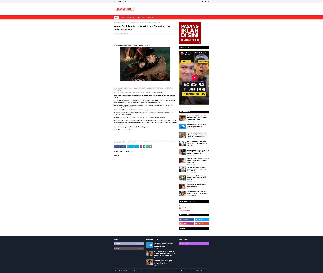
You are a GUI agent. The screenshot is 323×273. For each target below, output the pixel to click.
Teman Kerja (182, 207)
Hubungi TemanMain (184, 210)
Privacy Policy (196, 270)
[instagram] (208, 1)
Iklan (208, 270)
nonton (153, 141)
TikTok (127, 243)
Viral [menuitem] (122, 17)
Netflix (163, 117)
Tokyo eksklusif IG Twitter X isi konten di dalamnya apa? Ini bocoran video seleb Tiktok (198, 160)
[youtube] (202, 223)
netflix (149, 141)
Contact (124, 1)
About (119, 1)
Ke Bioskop (144, 141)
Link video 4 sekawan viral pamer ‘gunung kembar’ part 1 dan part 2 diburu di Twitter (196, 169)
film (140, 141)
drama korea (135, 141)
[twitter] (205, 1)
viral (127, 248)
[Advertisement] (145, 38)
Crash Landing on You (122, 141)
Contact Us (188, 270)
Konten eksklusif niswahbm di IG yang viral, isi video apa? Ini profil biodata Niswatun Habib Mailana (198, 152)
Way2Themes (126, 270)
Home (115, 1)
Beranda (116, 22)
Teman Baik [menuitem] (140, 17)
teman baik (185, 243)
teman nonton (121, 22)
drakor (129, 141)
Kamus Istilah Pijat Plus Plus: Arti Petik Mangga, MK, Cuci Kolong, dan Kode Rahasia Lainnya (197, 117)
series (115, 142)
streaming (119, 142)
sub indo (125, 142)
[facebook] (202, 1)
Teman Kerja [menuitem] (150, 17)
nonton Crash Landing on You (163, 141)
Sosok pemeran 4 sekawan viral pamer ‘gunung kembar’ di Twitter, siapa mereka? (198, 177)
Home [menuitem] (116, 17)
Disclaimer (203, 270)
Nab (116, 33)
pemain (172, 141)
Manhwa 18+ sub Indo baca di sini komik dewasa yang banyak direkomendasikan (196, 126)
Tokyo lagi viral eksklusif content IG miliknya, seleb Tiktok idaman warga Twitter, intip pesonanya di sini (197, 134)
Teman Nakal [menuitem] (131, 17)
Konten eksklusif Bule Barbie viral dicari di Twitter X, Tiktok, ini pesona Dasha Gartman (197, 193)
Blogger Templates (141, 270)
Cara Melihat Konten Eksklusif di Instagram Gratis (196, 185)
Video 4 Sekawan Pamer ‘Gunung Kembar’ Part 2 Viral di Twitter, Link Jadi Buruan (197, 143)
